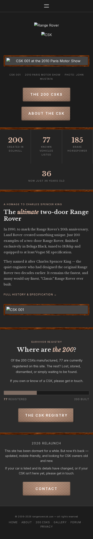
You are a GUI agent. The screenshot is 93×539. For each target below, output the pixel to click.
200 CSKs (43, 522)
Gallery (60, 522)
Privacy (46, 526)
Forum (76, 522)
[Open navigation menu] (46, 5)
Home (13, 522)
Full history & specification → (30, 294)
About (26, 522)
